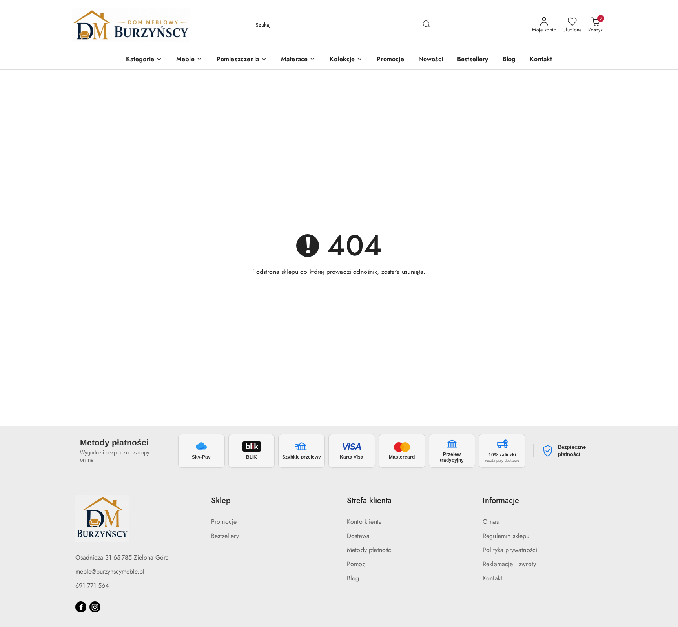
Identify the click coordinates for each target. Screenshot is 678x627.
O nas (491, 521)
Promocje (224, 521)
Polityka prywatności (510, 549)
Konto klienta (364, 521)
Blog (353, 578)
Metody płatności (370, 549)
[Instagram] (94, 606)
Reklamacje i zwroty (509, 564)
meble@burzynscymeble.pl (109, 571)
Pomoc (356, 564)
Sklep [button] (221, 500)
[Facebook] (80, 606)
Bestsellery (225, 535)
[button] (144, 60)
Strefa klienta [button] (369, 500)
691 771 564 (92, 585)
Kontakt (492, 578)
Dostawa (358, 535)
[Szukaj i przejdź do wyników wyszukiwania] (426, 25)
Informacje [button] (501, 500)
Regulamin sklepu (506, 535)
